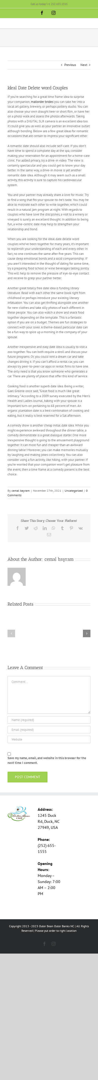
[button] (11, 633)
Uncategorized (74, 490)
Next (83, 65)
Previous (70, 65)
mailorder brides (42, 102)
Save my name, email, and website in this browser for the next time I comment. (47, 760)
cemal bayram (21, 490)
